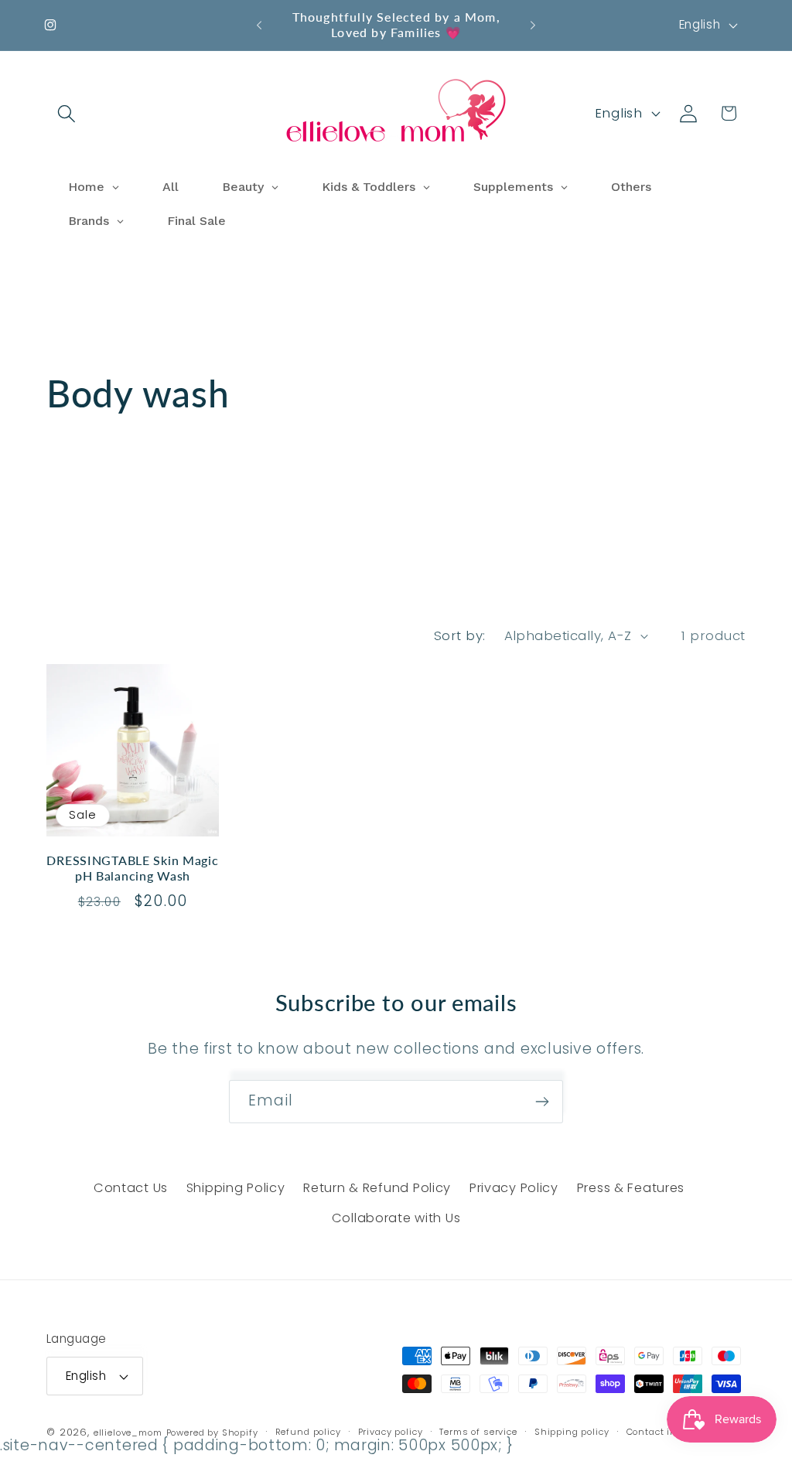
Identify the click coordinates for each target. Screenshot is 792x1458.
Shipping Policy (235, 1188)
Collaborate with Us (396, 1218)
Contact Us (131, 1188)
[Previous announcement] (259, 25)
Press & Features (631, 1188)
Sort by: (460, 635)
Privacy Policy (513, 1188)
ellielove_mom (128, 1432)
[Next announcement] (533, 25)
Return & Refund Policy (377, 1188)
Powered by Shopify (212, 1432)
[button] (66, 113)
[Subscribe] (541, 1101)
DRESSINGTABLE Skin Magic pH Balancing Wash (132, 868)
